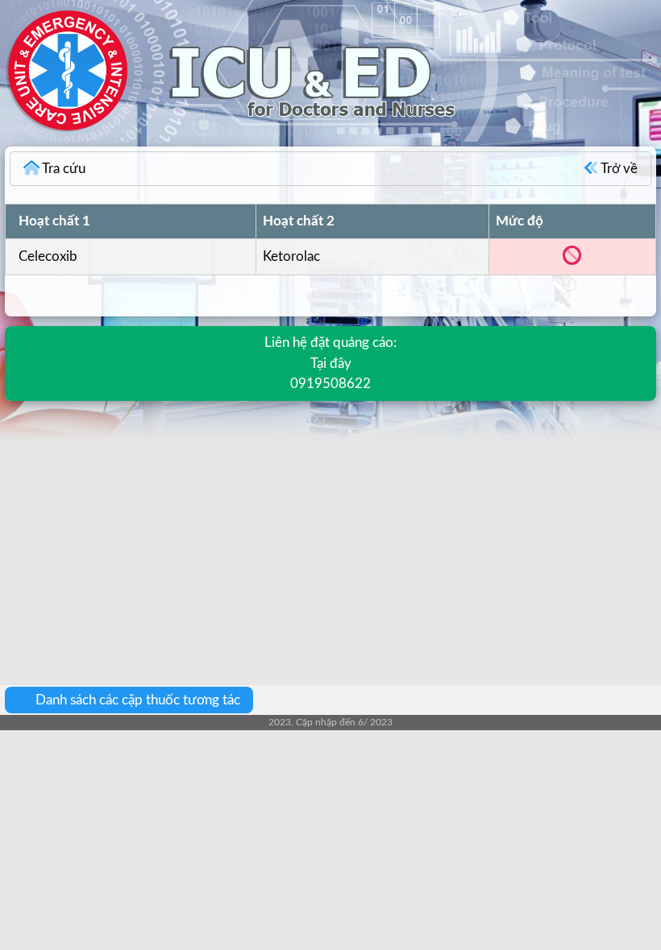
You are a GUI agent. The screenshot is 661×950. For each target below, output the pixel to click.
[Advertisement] (330, 531)
